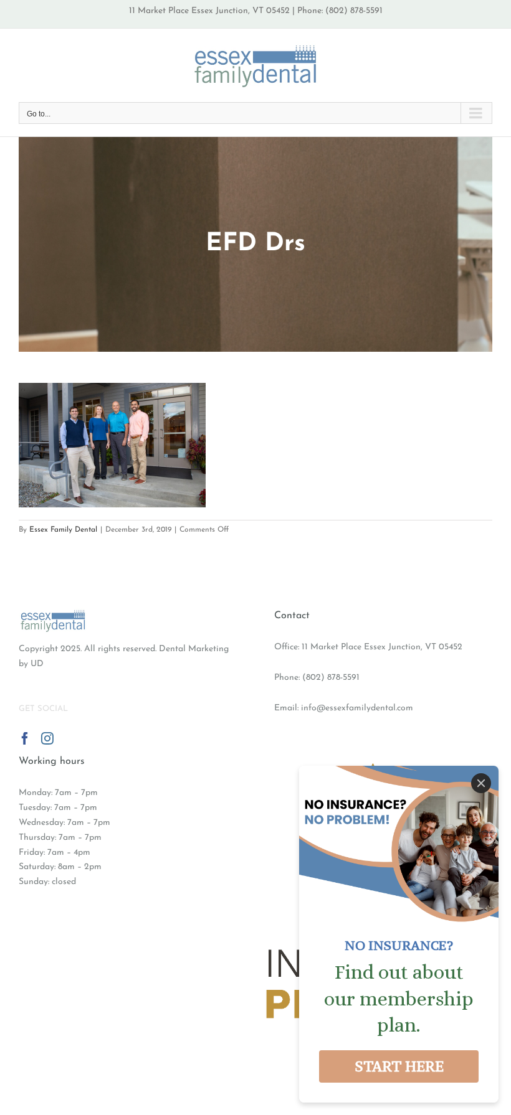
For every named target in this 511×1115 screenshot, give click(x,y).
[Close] (481, 783)
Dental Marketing (194, 649)
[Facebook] (25, 738)
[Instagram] (47, 738)
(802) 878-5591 (331, 677)
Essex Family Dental (63, 530)
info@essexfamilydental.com (357, 708)
